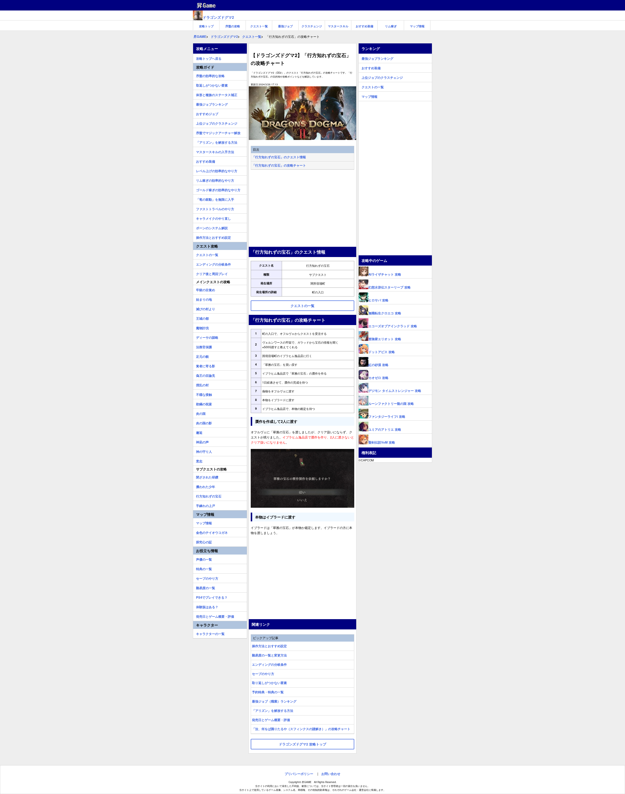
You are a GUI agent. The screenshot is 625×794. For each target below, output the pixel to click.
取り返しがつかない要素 (269, 682)
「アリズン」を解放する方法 (272, 710)
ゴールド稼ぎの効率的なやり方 (218, 189)
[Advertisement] (302, 209)
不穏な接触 (204, 394)
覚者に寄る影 (205, 365)
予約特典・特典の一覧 (268, 692)
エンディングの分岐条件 (269, 664)
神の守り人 (204, 451)
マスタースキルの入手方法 (215, 151)
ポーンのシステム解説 (212, 227)
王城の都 (202, 317)
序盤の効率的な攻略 (210, 75)
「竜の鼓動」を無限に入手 (215, 198)
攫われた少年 (205, 486)
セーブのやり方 (263, 673)
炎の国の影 (204, 422)
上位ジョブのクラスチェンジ (216, 122)
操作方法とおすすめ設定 (269, 646)
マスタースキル (338, 26)
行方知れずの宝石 (208, 495)
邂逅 (199, 432)
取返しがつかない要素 (212, 84)
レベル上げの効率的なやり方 (216, 170)
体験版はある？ (207, 606)
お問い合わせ (330, 773)
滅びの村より (205, 308)
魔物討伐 (202, 327)
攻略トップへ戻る (208, 58)
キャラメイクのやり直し (213, 217)
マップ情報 (417, 26)
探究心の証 (204, 541)
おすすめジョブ (207, 113)
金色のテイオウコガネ (212, 532)
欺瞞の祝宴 (204, 403)
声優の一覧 (204, 558)
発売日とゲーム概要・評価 (271, 719)
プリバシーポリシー (299, 773)
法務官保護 (204, 346)
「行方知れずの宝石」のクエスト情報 (279, 157)
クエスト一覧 (259, 26)
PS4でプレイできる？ (212, 596)
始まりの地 (204, 298)
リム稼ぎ (391, 26)
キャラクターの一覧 (210, 633)
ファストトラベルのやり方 (215, 208)
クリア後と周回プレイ (212, 273)
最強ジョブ (285, 26)
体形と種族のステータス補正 (216, 94)
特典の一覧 (204, 568)
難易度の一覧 (205, 587)
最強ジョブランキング (212, 103)
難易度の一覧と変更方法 (269, 655)
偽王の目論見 (205, 375)
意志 (199, 460)
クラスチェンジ (312, 26)
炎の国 (201, 413)
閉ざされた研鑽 (207, 476)
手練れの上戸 (205, 505)
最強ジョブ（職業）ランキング (274, 701)
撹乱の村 (202, 384)
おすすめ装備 (364, 26)
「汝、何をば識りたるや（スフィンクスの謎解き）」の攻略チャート (301, 728)
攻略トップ (206, 26)
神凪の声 (202, 441)
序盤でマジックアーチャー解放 (218, 132)
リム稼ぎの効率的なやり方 (215, 179)
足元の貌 (202, 355)
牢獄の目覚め (205, 289)
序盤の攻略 (232, 26)
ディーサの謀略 (207, 336)
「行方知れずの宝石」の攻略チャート (279, 165)
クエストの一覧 (207, 254)
